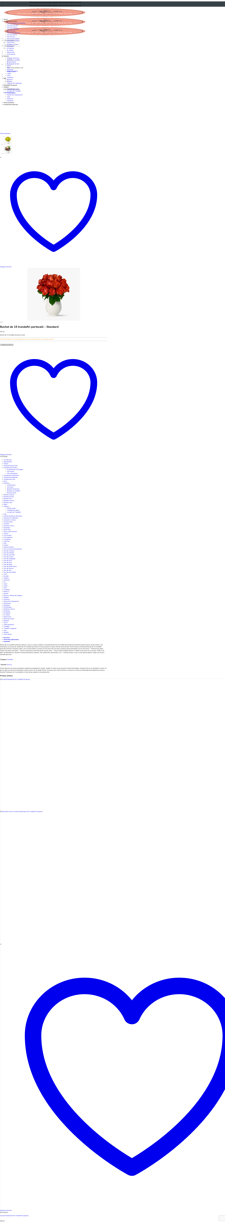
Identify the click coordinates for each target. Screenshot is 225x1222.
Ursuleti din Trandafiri (14, 91)
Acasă (6, 19)
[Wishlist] (0, 157)
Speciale (6, 621)
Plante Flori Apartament (14, 95)
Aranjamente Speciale (11, 105)
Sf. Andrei (10, 50)
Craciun (6, 533)
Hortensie (7, 580)
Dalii (5, 543)
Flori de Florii (8, 561)
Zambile (6, 632)
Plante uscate (11, 93)
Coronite (6, 524)
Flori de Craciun (12, 27)
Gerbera (6, 578)
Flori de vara (11, 37)
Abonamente (8, 462)
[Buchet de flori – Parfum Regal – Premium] (8, 153)
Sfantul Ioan (11, 52)
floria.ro (9, 665)
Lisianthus (10, 77)
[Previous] (0, 322)
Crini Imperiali (8, 537)
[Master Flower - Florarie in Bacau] (45, 26)
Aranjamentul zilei (9, 479)
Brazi (5, 481)
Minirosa (6, 592)
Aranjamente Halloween (11, 475)
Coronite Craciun (9, 526)
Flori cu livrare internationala (16, 23)
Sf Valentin (10, 48)
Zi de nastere (11, 54)
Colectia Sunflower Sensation (13, 516)
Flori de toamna (12, 35)
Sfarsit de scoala (9, 619)
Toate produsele (9, 103)
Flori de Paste (8, 564)
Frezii (5, 574)
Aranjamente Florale (10, 21)
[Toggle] (9, 483)
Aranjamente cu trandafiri (15, 470)
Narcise (6, 594)
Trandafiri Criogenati (10, 85)
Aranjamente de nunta (11, 466)
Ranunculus (7, 603)
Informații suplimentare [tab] (11, 640)
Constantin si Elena (13, 41)
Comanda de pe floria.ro (7, 344)
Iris (4, 582)
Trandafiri (6, 626)
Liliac (8, 75)
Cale (8, 68)
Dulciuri (6, 545)
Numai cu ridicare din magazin (13, 595)
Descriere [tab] (7, 638)
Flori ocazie (10, 471)
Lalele (9, 74)
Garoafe (6, 576)
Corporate (7, 528)
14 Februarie (8, 460)
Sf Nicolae (10, 46)
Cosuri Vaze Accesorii (10, 532)
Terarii (6, 623)
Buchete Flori (8, 499)
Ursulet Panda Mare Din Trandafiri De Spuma (14, 1216)
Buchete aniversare (13, 489)
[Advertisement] (112, 119)
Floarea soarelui (9, 547)
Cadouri (6, 87)
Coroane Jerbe (8, 522)
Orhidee (6, 597)
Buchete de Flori (9, 497)
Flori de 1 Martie (9, 551)
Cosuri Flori (10, 43)
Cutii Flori (7, 541)
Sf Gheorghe (8, 607)
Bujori (9, 66)
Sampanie (10, 101)
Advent (6, 464)
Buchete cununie (9, 495)
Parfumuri (10, 99)
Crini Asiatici (8, 535)
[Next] (2, 322)
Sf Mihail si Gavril (12, 44)
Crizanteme (7, 539)
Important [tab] (7, 641)
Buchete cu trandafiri (13, 60)
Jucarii (5, 584)
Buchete (6, 56)
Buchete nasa (8, 502)
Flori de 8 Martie (9, 553)
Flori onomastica (12, 473)
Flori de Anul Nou (12, 25)
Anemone (10, 70)
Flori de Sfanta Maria (13, 33)
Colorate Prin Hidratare (14, 83)
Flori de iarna (11, 31)
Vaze (8, 97)
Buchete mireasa (9, 501)
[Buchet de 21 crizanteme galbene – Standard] (8, 144)
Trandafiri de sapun (13, 89)
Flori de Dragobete (13, 29)
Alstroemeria (11, 72)
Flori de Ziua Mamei (13, 39)
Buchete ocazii (11, 493)
